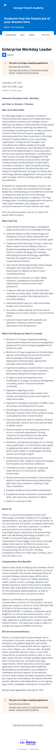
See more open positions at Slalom (28, 725)
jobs (22, 34)
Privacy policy (22, 749)
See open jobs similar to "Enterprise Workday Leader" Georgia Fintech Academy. (28, 71)
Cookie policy (34, 749)
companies (10, 34)
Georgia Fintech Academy (28, 7)
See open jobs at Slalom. (19, 66)
